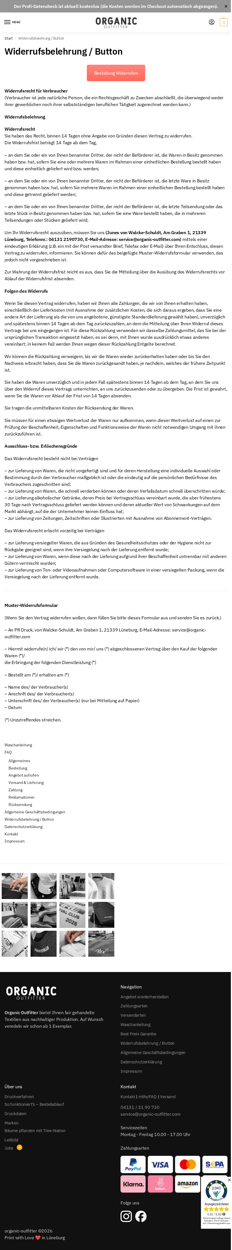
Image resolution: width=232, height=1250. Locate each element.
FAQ (8, 752)
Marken (12, 1122)
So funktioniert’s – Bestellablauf (34, 1104)
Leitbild (11, 1139)
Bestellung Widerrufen (116, 73)
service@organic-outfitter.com (151, 1114)
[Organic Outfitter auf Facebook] (141, 1216)
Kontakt (11, 834)
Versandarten (133, 1015)
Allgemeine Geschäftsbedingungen (35, 811)
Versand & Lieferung (26, 782)
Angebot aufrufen (23, 775)
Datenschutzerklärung (23, 826)
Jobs (9, 1147)
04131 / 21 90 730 (140, 1107)
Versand (167, 1096)
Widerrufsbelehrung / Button (29, 819)
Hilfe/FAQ (148, 1096)
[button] (223, 22)
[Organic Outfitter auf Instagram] (126, 1216)
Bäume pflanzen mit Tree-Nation (35, 1130)
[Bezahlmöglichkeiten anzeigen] (174, 1174)
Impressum (15, 841)
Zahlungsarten (134, 1005)
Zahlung (15, 789)
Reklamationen (21, 797)
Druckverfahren (19, 1096)
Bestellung (17, 768)
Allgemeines (19, 760)
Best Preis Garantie (138, 1033)
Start (9, 38)
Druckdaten (16, 1113)
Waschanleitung (18, 744)
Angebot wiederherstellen (145, 996)
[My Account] (211, 22)
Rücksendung (20, 804)
